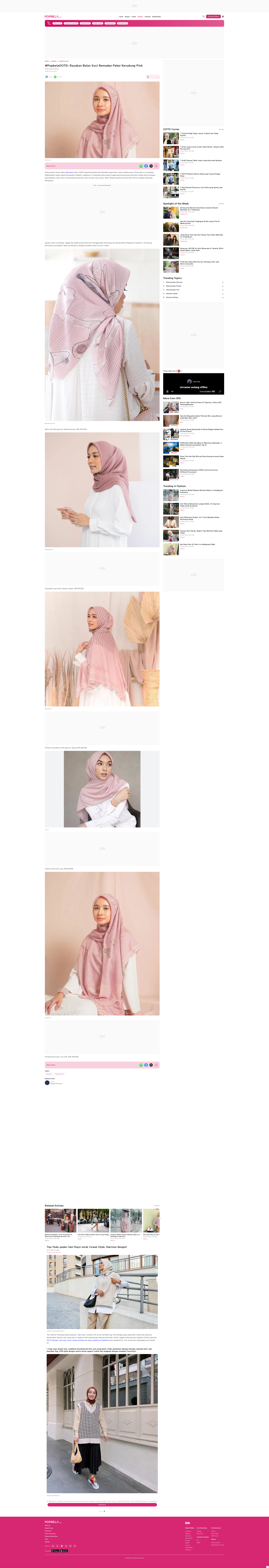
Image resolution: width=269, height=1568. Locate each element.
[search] (203, 16)
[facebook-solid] (146, 166)
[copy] (156, 166)
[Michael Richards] (47, 1080)
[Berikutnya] (160, 1202)
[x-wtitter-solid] (151, 166)
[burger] (223, 16)
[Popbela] (53, 16)
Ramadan (70, 172)
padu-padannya (94, 1324)
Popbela (105, 1324)
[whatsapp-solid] (141, 166)
